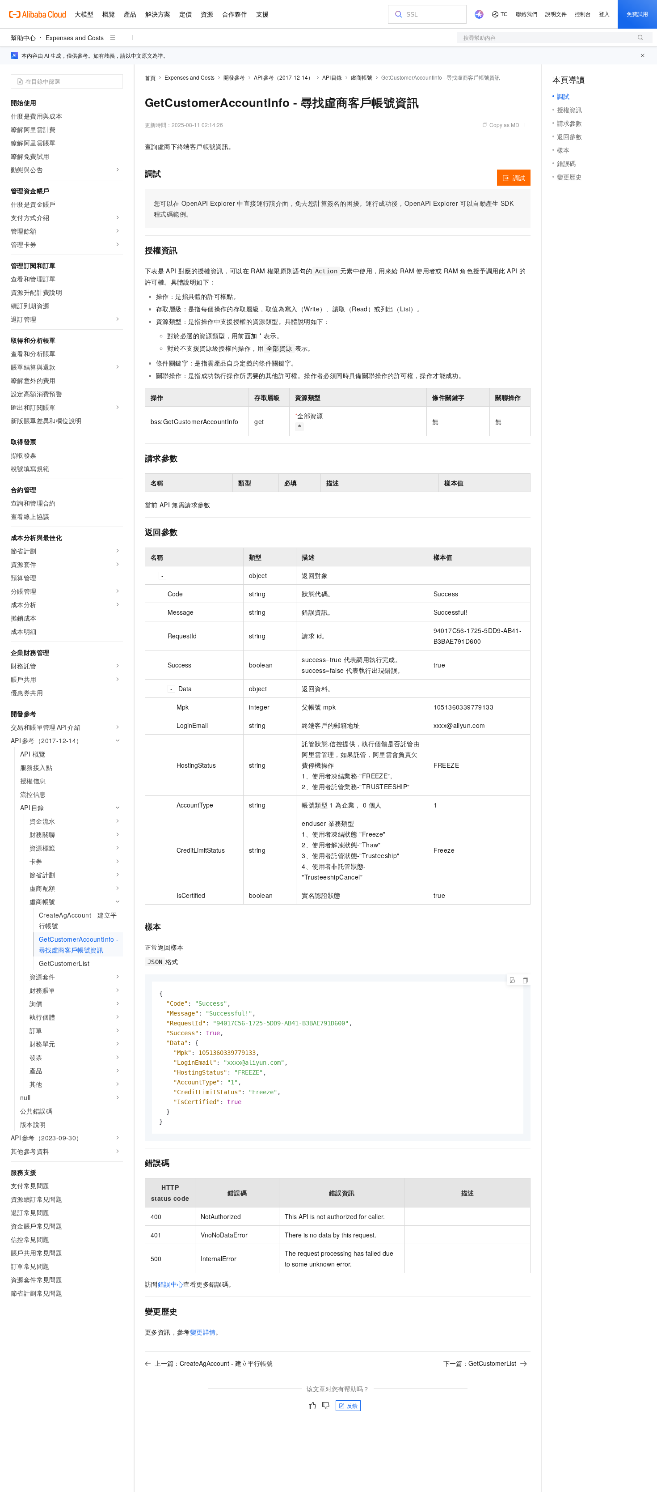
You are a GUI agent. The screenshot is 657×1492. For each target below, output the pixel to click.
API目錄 (332, 77)
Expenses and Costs (75, 37)
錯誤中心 (171, 1283)
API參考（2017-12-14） (283, 77)
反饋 (352, 1405)
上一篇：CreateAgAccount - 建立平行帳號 (214, 1363)
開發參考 (234, 77)
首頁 (150, 77)
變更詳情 (203, 1331)
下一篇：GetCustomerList (479, 1363)
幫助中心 (23, 37)
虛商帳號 (361, 77)
